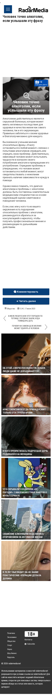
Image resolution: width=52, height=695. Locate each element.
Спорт (9, 645)
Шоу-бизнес (12, 653)
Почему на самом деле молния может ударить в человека (26, 327)
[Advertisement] (26, 50)
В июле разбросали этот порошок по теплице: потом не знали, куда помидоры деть (25, 318)
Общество (11, 309)
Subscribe (31, 644)
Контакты (28, 640)
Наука (9, 649)
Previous (5, 96)
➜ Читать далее (26, 301)
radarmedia (33, 9)
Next (47, 96)
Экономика (11, 637)
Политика (11, 633)
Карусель (11, 657)
